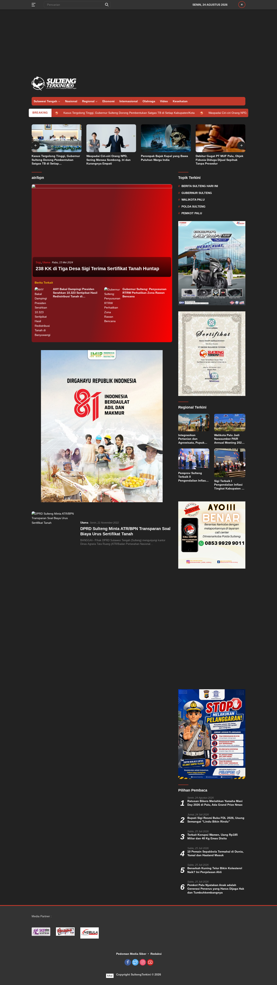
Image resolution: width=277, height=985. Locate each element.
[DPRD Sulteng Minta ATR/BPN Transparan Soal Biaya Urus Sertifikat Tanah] (53, 533)
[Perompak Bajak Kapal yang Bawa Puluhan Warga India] (166, 138)
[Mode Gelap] (241, 4)
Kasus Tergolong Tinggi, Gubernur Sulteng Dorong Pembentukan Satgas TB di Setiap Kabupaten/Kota (95, 112)
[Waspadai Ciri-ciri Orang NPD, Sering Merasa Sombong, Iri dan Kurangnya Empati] (111, 138)
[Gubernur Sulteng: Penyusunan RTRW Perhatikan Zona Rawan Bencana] (112, 305)
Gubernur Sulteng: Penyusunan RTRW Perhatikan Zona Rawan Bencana (144, 292)
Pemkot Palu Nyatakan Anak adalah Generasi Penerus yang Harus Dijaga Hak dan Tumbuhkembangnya (215, 882)
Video (164, 101)
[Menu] (34, 4)
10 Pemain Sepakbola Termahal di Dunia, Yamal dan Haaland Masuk (215, 847)
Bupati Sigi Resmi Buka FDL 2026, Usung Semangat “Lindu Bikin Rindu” (215, 813)
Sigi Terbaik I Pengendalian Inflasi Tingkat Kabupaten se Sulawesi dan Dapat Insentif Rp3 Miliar (229, 484)
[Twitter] (135, 956)
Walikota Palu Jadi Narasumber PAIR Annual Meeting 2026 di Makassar (228, 438)
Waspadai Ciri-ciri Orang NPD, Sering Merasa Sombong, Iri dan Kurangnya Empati (108, 159)
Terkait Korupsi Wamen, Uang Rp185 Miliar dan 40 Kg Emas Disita (212, 830)
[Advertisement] (138, 41)
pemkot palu (191, 213)
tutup (110, 975)
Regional (88, 101)
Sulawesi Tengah (45, 101)
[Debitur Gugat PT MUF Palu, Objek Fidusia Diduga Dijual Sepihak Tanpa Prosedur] (221, 138)
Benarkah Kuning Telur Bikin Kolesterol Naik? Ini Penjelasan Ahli (214, 864)
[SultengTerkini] (54, 83)
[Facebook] (128, 956)
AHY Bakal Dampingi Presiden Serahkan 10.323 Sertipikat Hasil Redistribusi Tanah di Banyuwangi (75, 292)
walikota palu (193, 199)
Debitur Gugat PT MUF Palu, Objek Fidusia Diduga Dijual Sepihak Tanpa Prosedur (219, 159)
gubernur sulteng (196, 193)
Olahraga (149, 101)
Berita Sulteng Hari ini (199, 186)
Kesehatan (180, 101)
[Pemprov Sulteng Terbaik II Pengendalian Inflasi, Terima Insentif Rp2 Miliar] (193, 458)
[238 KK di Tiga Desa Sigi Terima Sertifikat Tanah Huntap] (102, 231)
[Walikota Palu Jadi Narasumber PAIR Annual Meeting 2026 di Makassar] (229, 422)
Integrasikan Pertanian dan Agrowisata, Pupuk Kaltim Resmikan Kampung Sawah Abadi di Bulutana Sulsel (191, 438)
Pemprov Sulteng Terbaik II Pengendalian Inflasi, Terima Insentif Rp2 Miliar (192, 476)
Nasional (71, 101)
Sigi (38, 262)
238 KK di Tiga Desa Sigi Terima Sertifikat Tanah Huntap (97, 268)
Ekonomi (108, 101)
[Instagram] (143, 956)
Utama (46, 262)
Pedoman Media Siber (131, 948)
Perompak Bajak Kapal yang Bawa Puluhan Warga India (164, 157)
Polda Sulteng (193, 206)
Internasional (128, 101)
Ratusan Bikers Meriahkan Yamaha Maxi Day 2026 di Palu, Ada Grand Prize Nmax (215, 797)
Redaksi (156, 948)
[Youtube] (150, 956)
